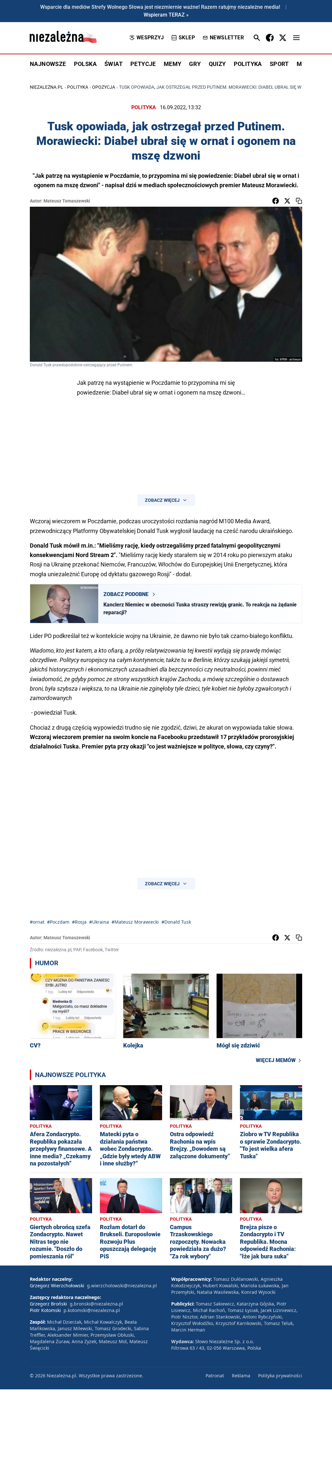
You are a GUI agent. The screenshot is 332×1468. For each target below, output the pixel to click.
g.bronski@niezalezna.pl (96, 1304)
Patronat (215, 1375)
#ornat (37, 922)
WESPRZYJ (150, 37)
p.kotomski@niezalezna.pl (92, 1310)
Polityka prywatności (280, 1375)
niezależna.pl (46, 87)
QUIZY (217, 63)
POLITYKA (248, 63)
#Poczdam (58, 922)
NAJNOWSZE (48, 63)
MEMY (173, 63)
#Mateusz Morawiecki (135, 922)
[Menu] (296, 38)
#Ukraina (99, 922)
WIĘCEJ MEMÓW (276, 1060)
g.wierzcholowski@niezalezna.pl (122, 1285)
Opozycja (103, 87)
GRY (195, 63)
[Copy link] (299, 201)
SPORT (279, 63)
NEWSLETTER (227, 37)
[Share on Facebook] (275, 201)
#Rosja (79, 922)
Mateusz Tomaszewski (66, 200)
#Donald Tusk (176, 922)
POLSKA (85, 63)
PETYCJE (143, 63)
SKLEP (187, 37)
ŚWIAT (113, 63)
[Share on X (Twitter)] (287, 201)
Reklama (241, 1375)
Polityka (77, 87)
